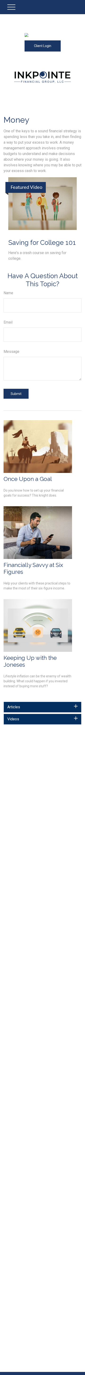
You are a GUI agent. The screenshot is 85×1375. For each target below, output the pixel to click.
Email (8, 322)
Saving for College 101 (42, 242)
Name (8, 293)
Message (11, 351)
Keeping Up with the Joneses (30, 661)
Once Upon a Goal (28, 479)
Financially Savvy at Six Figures (33, 568)
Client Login (42, 46)
